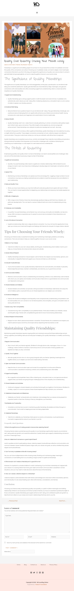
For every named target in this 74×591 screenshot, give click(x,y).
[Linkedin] (40, 572)
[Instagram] (37, 572)
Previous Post (12, 501)
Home (18, 565)
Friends (18, 65)
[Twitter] (34, 572)
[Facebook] (31, 572)
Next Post (62, 501)
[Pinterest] (43, 572)
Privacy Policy (53, 565)
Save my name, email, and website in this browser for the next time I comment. (29, 543)
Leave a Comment (9, 65)
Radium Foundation (41, 584)
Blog (25, 565)
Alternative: (7, 551)
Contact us (33, 565)
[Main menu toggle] (37, 12)
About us (43, 565)
